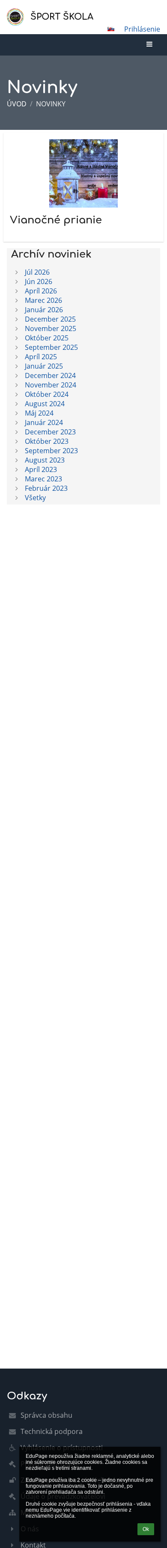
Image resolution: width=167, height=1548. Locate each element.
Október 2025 (47, 338)
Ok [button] (146, 1529)
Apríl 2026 (41, 291)
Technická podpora (52, 1431)
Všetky (35, 497)
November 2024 (50, 385)
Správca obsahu (46, 1415)
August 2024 (45, 403)
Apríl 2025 (41, 356)
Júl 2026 (37, 272)
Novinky (51, 103)
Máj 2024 (39, 413)
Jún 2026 (38, 281)
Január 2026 (44, 309)
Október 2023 (47, 441)
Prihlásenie (142, 29)
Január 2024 (44, 422)
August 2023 (45, 460)
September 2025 (51, 347)
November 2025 (50, 328)
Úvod (17, 103)
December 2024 (50, 375)
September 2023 (51, 450)
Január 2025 (44, 366)
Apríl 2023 (41, 469)
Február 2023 (46, 488)
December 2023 (50, 432)
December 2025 (50, 319)
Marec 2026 (43, 300)
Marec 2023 (43, 479)
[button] (110, 29)
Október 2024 (47, 394)
